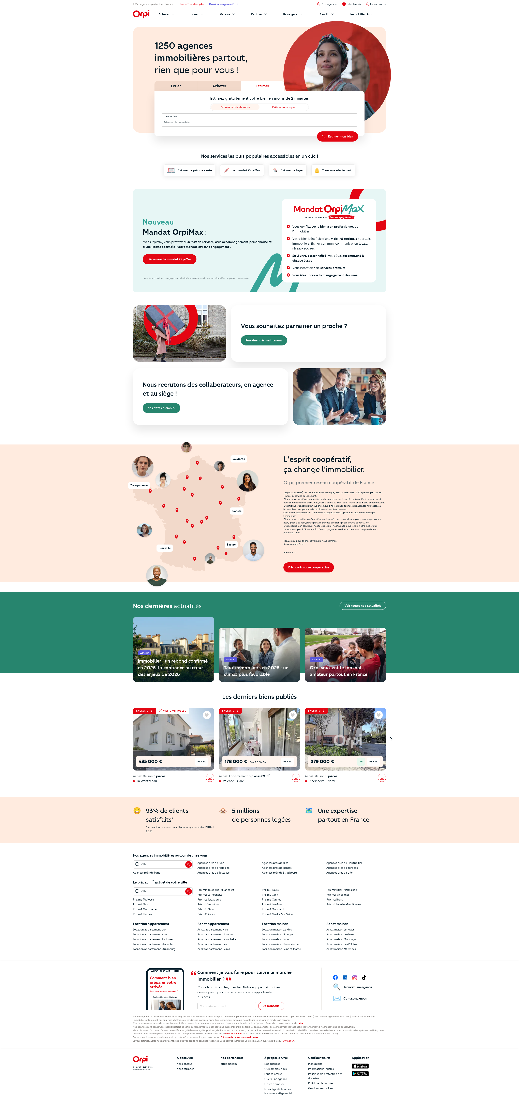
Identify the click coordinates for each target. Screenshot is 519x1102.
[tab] (176, 86)
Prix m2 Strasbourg (209, 899)
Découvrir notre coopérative (308, 567)
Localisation (170, 116)
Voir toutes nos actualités (362, 605)
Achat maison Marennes (341, 949)
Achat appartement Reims (213, 949)
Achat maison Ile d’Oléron (342, 944)
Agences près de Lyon (210, 862)
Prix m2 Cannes (271, 899)
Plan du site (315, 1063)
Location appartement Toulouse (153, 939)
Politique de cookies (320, 1083)
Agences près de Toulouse (213, 872)
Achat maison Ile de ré (340, 934)
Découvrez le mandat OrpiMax (170, 259)
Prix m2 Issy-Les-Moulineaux (343, 904)
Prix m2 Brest (334, 899)
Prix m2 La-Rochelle (209, 894)
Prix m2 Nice (140, 904)
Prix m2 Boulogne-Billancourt (215, 889)
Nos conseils (184, 1063)
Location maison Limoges (277, 934)
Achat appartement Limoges (215, 934)
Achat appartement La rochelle (216, 939)
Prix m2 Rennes (142, 914)
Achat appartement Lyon (212, 944)
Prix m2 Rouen (206, 914)
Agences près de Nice (275, 862)
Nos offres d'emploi (161, 408)
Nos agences (272, 1063)
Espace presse (273, 1073)
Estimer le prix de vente (235, 107)
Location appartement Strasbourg (154, 949)
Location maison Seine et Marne (281, 949)
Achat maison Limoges (340, 929)
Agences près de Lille (339, 872)
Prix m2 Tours (270, 889)
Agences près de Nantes (277, 867)
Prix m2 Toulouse (143, 899)
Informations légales (321, 1068)
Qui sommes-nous (275, 1068)
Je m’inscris (271, 1006)
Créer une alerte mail (337, 170)
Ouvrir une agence (275, 1079)
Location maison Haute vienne (280, 944)
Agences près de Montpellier (344, 862)
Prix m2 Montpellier (145, 909)
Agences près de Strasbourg (279, 872)
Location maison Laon (275, 939)
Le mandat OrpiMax (246, 170)
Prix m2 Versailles (208, 904)
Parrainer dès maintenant (264, 340)
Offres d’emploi (274, 1084)
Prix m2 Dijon (205, 909)
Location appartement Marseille (153, 944)
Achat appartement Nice (212, 929)
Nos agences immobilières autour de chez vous (170, 855)
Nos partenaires (232, 1058)
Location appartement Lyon (150, 929)
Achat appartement (213, 924)
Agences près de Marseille (213, 867)
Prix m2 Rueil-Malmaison (341, 889)
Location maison (275, 924)
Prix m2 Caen (270, 894)
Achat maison (337, 924)
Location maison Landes (277, 929)
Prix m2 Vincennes (337, 894)
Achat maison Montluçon (341, 939)
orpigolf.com (229, 1063)
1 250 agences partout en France (153, 4)
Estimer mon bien (340, 136)
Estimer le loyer (292, 170)
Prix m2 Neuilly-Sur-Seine (277, 914)
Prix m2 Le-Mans (272, 904)
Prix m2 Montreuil (273, 909)
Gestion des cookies (320, 1088)
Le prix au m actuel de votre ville (160, 882)
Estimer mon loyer (283, 107)
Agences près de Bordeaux (342, 867)
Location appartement (151, 924)
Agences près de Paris (146, 872)
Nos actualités (185, 1068)
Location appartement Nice (150, 934)
